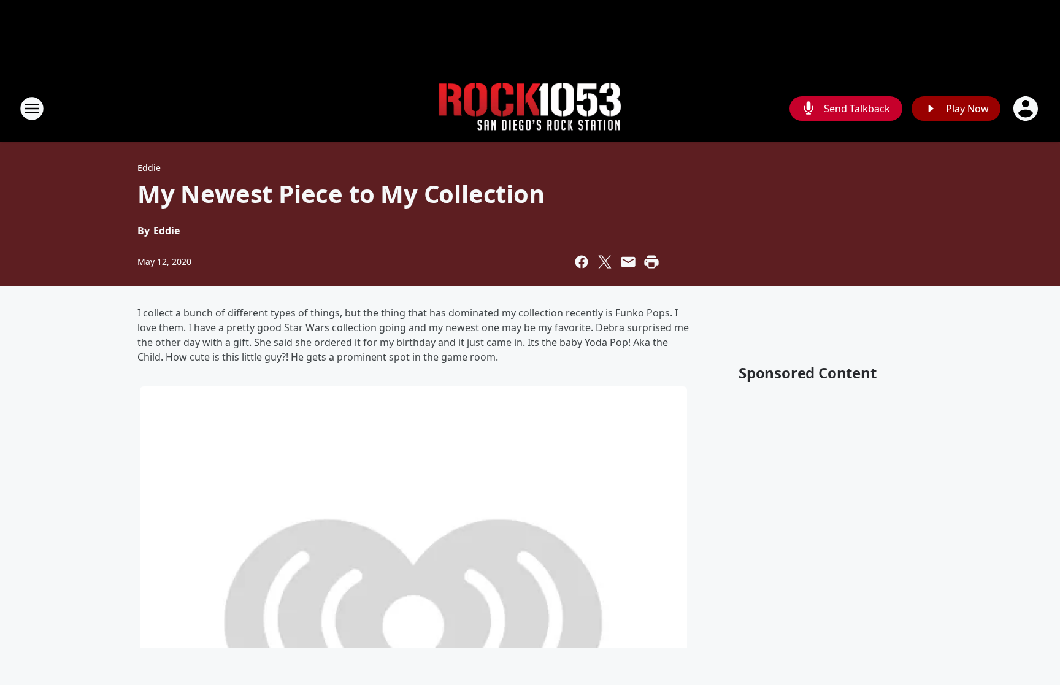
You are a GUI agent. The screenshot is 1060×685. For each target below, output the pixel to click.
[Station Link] (530, 109)
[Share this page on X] (604, 261)
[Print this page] (651, 261)
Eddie (149, 168)
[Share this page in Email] (628, 261)
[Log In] (1026, 108)
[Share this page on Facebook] (581, 261)
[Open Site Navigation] (32, 108)
